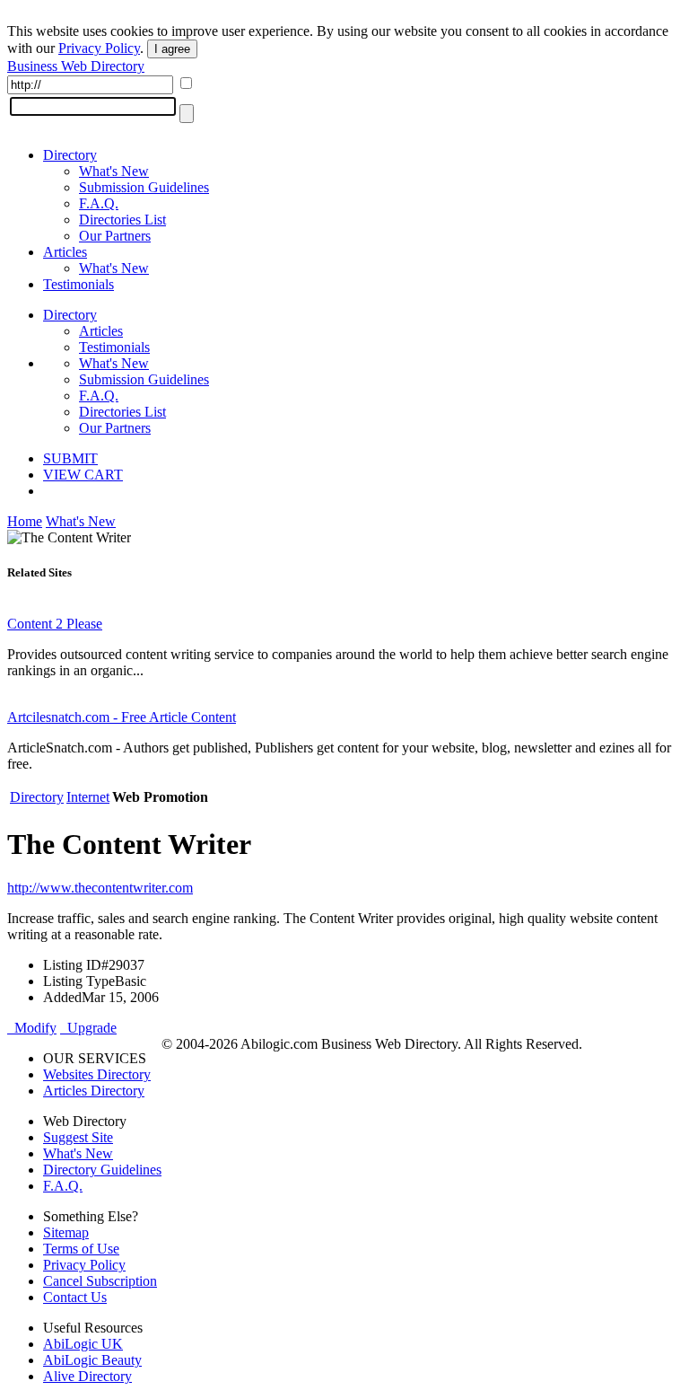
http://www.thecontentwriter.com (100, 887)
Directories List (122, 219)
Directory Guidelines (102, 1169)
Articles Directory (93, 1090)
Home (24, 521)
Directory (70, 155)
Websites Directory (97, 1074)
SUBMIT (70, 458)
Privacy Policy (99, 48)
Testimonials (78, 284)
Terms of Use (81, 1248)
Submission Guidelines (144, 187)
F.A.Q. (98, 203)
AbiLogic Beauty (92, 1360)
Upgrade (88, 1027)
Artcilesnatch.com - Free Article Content (121, 717)
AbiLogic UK (83, 1343)
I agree (172, 49)
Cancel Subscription (100, 1281)
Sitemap (66, 1232)
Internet (87, 797)
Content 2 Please (54, 623)
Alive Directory (87, 1376)
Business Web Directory (75, 66)
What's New (114, 171)
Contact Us (75, 1297)
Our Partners (115, 235)
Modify (32, 1027)
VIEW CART (83, 474)
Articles (65, 252)
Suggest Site (78, 1137)
